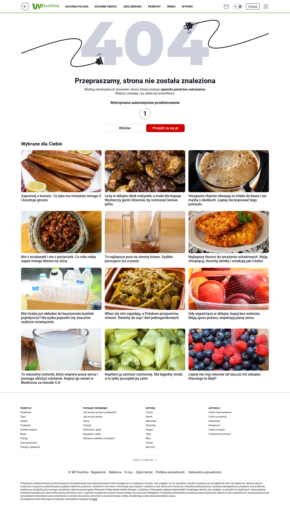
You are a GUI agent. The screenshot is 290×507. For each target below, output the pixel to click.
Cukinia (87, 425)
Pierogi (24, 438)
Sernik (149, 416)
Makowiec (151, 421)
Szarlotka (151, 425)
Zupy (23, 416)
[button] (237, 6)
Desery (149, 429)
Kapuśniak (214, 421)
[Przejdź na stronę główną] (25, 9)
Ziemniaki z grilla (92, 429)
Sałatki (24, 421)
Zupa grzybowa (28, 442)
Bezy (148, 438)
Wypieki (187, 6)
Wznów (124, 128)
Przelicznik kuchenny (220, 434)
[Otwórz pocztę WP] (226, 6)
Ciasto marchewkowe (220, 412)
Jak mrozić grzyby (93, 416)
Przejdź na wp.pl (165, 128)
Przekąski (25, 425)
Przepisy (154, 6)
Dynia (86, 421)
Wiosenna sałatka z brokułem (99, 438)
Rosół (23, 434)
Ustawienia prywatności (204, 472)
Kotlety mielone (28, 429)
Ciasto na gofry (217, 429)
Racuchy (150, 447)
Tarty (148, 434)
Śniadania (25, 412)
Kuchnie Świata (106, 6)
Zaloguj (252, 6)
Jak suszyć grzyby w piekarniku (100, 412)
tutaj (94, 499)
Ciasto (149, 412)
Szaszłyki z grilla (92, 434)
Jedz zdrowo (132, 6)
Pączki (149, 442)
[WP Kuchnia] (48, 6)
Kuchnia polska (76, 6)
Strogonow (214, 425)
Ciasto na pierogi (218, 416)
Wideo (171, 6)
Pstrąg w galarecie (30, 447)
